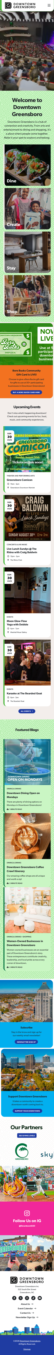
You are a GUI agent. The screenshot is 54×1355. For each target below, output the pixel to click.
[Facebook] (14, 1298)
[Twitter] (21, 1298)
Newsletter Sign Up (25, 1317)
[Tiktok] (33, 1298)
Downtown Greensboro (30, 1341)
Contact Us (25, 1312)
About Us (25, 1303)
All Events (26, 711)
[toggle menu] (49, 5)
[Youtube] (40, 1298)
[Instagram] (27, 1298)
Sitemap (27, 1349)
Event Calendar (25, 1308)
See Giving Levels (27, 1135)
